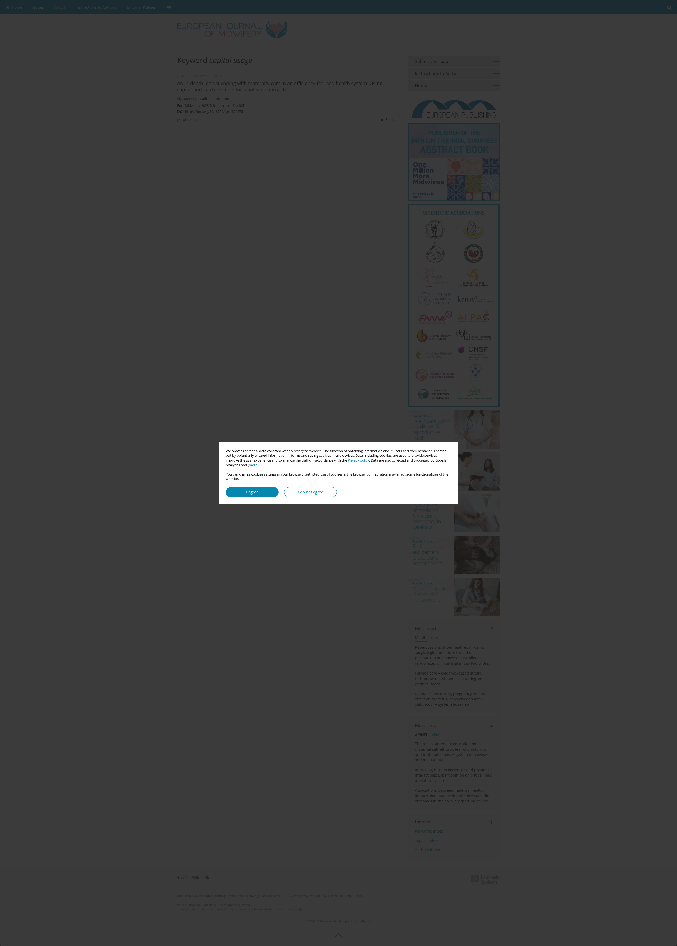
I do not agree (310, 492)
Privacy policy (358, 460)
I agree (252, 492)
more (253, 465)
